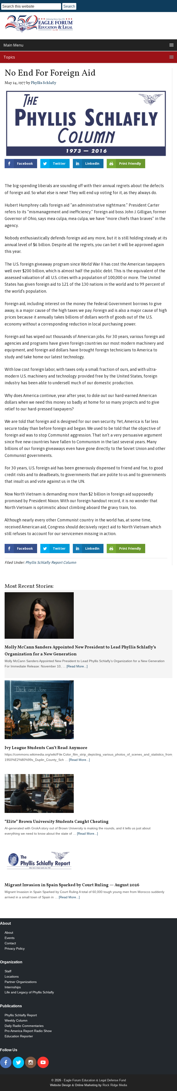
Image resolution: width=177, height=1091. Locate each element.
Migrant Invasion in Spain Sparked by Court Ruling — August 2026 (72, 885)
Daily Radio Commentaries (24, 1026)
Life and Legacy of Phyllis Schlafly (29, 992)
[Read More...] (77, 666)
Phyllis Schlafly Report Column (50, 562)
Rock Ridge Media (115, 1085)
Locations (12, 976)
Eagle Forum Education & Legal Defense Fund (95, 1080)
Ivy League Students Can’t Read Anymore (46, 748)
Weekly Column (16, 1020)
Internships (13, 987)
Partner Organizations (21, 982)
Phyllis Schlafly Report (21, 1015)
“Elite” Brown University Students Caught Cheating (57, 822)
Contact (10, 943)
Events (10, 938)
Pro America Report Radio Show (28, 1031)
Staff (8, 971)
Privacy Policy (15, 948)
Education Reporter (19, 1036)
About (9, 932)
